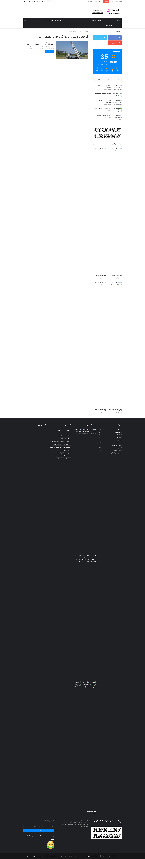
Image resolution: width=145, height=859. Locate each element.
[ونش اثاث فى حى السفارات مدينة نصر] (72, 50)
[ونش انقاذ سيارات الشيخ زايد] (99, 345)
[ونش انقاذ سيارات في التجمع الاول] (92, 491)
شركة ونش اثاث (116, 429)
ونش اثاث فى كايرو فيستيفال (117, 276)
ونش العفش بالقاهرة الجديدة (64, 455)
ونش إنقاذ (94, 20)
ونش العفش (117, 447)
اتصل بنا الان (107, 126)
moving (26, 856)
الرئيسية (85, 31)
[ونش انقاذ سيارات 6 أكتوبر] (77, 618)
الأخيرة (107, 79)
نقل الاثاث (118, 20)
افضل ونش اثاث (67, 430)
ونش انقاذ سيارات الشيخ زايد (100, 410)
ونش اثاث (118, 442)
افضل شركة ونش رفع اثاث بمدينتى (102, 93)
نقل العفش (118, 437)
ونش (69, 450)
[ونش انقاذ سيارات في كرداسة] (99, 211)
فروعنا (100, 20)
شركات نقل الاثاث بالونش (65, 433)
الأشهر (117, 79)
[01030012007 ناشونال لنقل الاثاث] (106, 10)
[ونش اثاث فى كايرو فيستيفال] (115, 211)
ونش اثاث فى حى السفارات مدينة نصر (40, 44)
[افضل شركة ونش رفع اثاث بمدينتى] (117, 95)
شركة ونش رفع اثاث (57, 444)
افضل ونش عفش (57, 430)
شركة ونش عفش (66, 447)
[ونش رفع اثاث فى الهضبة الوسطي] (92, 744)
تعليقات (98, 79)
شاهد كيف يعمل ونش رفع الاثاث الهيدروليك (103, 101)
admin (51, 42)
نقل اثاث (118, 434)
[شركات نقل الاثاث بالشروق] (77, 684)
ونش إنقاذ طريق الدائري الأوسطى (103, 108)
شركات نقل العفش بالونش (64, 435)
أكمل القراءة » (49, 51)
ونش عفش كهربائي (116, 453)
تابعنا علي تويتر (42, 425)
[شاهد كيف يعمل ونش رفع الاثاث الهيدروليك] (117, 103)
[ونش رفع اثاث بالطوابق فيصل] (117, 118)
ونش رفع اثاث (117, 450)
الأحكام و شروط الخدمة (43, 856)
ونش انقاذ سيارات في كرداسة (101, 276)
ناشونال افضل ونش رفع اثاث (91, 856)
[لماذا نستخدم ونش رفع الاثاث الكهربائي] (117, 88)
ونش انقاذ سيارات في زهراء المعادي (93, 1)
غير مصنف (118, 432)
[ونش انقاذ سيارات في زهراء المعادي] (115, 345)
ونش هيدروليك (60, 458)
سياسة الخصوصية (54, 856)
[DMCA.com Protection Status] (50, 849)
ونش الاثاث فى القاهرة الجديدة (64, 453)
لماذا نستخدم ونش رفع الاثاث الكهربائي (104, 86)
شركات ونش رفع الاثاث (65, 438)
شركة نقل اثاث (54, 441)
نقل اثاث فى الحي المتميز (55, 447)
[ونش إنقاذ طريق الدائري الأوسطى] (117, 110)
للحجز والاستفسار (33, 856)
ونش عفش (108, 25)
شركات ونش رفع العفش (65, 441)
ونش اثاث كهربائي (116, 445)
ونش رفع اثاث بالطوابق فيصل (104, 115)
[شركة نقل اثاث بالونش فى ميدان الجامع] (85, 685)
